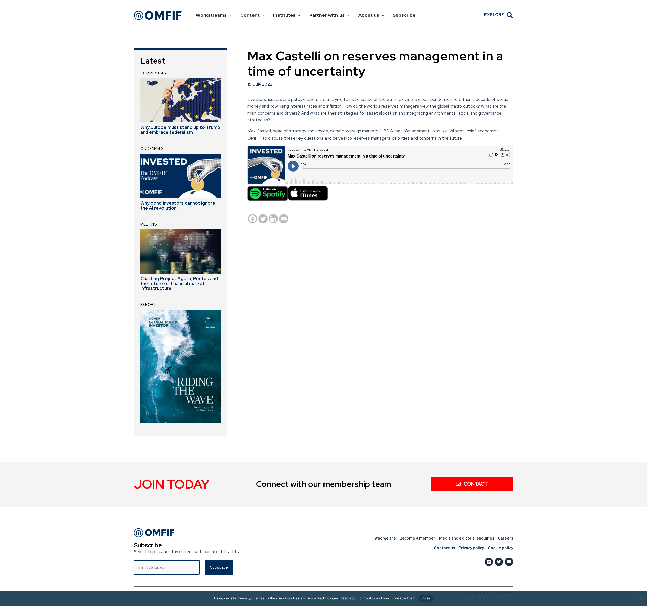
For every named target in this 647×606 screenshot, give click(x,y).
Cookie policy (500, 547)
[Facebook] (252, 218)
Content (250, 15)
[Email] (283, 218)
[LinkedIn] (489, 562)
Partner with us (327, 15)
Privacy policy (471, 547)
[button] (229, 15)
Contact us (444, 547)
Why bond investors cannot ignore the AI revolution (177, 205)
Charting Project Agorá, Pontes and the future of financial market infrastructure (179, 283)
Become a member (417, 538)
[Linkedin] (273, 218)
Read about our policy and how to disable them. (378, 598)
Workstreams (211, 15)
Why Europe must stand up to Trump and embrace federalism (180, 129)
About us (368, 15)
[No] (640, 598)
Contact (476, 484)
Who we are (385, 538)
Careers (505, 538)
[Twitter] (263, 218)
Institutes (284, 15)
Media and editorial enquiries (466, 538)
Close (425, 598)
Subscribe (404, 15)
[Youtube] (509, 562)
